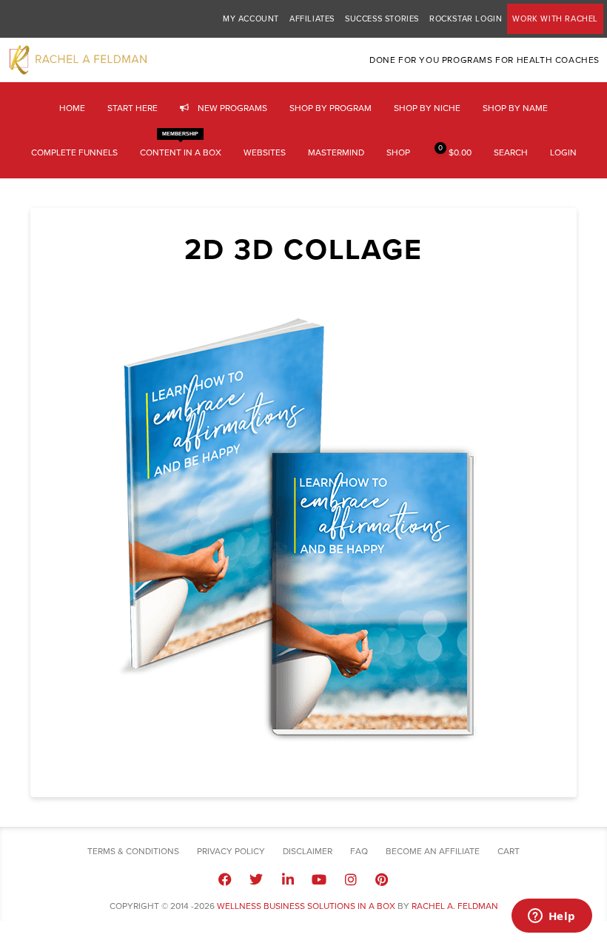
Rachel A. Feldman (455, 906)
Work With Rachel (555, 19)
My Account (251, 19)
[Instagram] (350, 878)
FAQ (359, 851)
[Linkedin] (288, 878)
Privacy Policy (231, 851)
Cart (508, 851)
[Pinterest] (382, 878)
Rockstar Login (465, 19)
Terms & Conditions (133, 851)
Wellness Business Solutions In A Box (306, 906)
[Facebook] (225, 878)
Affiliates (312, 19)
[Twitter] (256, 878)
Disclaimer (307, 851)
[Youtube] (319, 878)
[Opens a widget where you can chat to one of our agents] (551, 917)
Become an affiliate (433, 851)
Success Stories (382, 19)
